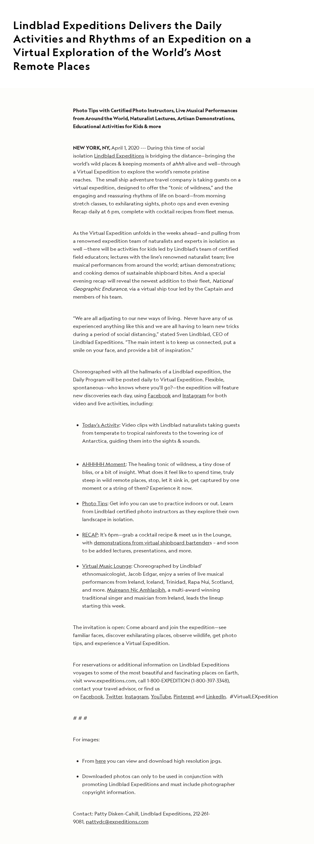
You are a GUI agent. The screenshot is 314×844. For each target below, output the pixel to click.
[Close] (292, 326)
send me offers (228, 452)
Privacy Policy (188, 510)
